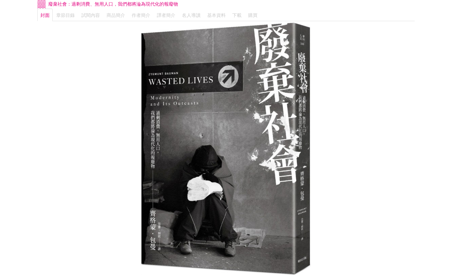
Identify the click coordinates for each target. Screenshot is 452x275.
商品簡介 (116, 15)
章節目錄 (65, 15)
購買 (252, 15)
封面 (45, 15)
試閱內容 (90, 15)
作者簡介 (141, 15)
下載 (237, 15)
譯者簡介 (166, 15)
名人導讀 (191, 15)
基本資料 (216, 15)
